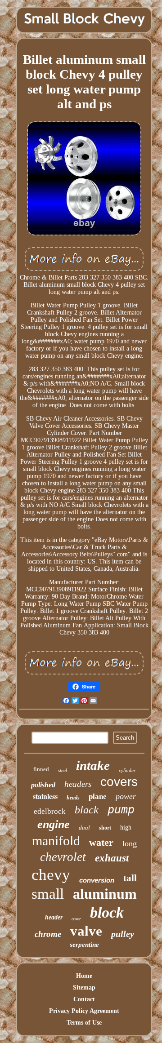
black (87, 810)
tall (130, 878)
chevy (51, 874)
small (48, 894)
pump (121, 809)
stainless (45, 796)
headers (77, 784)
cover (76, 918)
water (101, 842)
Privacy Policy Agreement (84, 1010)
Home (84, 975)
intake (93, 765)
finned (41, 769)
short (105, 828)
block (107, 912)
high (125, 827)
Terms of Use (84, 1022)
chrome (48, 934)
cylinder (127, 770)
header (54, 917)
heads (73, 797)
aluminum (105, 894)
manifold (56, 840)
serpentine (84, 944)
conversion (96, 880)
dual (84, 827)
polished (43, 785)
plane (98, 796)
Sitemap (84, 987)
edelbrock (50, 811)
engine (53, 824)
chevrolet (63, 857)
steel (62, 770)
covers (119, 782)
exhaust (112, 858)
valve (86, 931)
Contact (84, 999)
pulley (122, 934)
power (126, 796)
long (129, 843)
